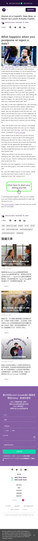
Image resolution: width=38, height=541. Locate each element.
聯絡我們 (19, 496)
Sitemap (25, 509)
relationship (20, 233)
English (20, 225)
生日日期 (5, 435)
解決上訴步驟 (15, 509)
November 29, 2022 (7, 361)
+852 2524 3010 (20, 477)
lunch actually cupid (12, 229)
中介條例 (8, 506)
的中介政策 (27, 456)
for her (27, 225)
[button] (16, 500)
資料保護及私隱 (28, 506)
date (3, 225)
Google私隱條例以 (25, 458)
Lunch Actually (9, 67)
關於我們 (19, 485)
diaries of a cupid (11, 225)
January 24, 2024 (6, 268)
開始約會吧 (30, 9)
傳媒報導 (19, 493)
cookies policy (27, 534)
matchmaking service (8, 233)
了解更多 (6, 286)
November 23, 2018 (21, 22)
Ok (34, 535)
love (3, 229)
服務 (19, 487)
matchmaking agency (26, 229)
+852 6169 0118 (27, 3)
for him (33, 225)
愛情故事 (19, 490)
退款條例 (17, 506)
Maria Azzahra (10, 22)
